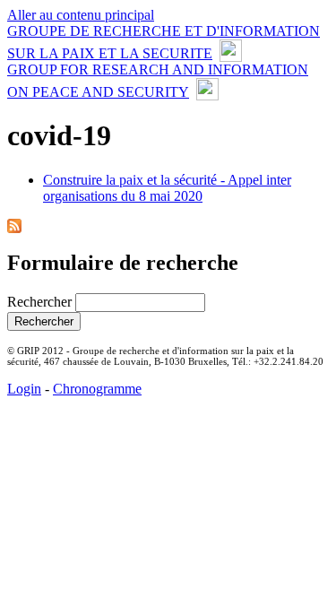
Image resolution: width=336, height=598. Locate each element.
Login (24, 388)
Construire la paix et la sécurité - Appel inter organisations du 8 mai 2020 (167, 188)
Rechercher (41, 301)
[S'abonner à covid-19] (14, 228)
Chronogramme (97, 388)
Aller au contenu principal (80, 14)
